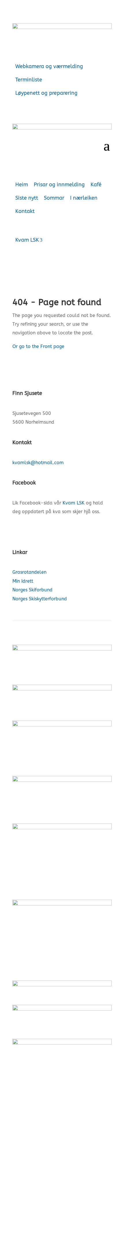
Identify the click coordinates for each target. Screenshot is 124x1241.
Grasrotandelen (29, 572)
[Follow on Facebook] (17, 529)
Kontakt (25, 211)
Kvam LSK (27, 240)
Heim (21, 184)
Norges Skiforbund (32, 590)
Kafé (96, 184)
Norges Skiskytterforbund (39, 599)
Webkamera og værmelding (49, 66)
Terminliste (28, 79)
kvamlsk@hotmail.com (38, 462)
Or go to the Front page (38, 346)
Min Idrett (22, 581)
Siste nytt (26, 198)
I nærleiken (83, 198)
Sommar (54, 198)
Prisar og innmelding (59, 184)
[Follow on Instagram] (28, 529)
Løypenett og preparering (46, 93)
